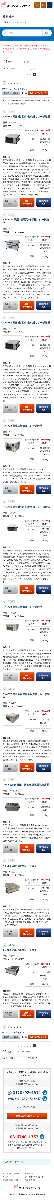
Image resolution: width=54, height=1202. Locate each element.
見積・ (27, 202)
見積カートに (10, 202)
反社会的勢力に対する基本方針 (34, 1177)
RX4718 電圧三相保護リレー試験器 (22, 606)
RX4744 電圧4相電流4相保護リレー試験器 (26, 116)
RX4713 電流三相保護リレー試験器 (22, 425)
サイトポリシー (30, 1174)
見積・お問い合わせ (38, 93)
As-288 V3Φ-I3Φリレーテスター (21, 865)
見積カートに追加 (11, 93)
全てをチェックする (14, 83)
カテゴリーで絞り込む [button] (14, 1162)
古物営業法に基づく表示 (10, 1180)
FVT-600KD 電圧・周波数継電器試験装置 (26, 784)
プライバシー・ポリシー (10, 1177)
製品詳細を (43, 202)
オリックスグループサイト (11, 1174)
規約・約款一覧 (30, 1180)
